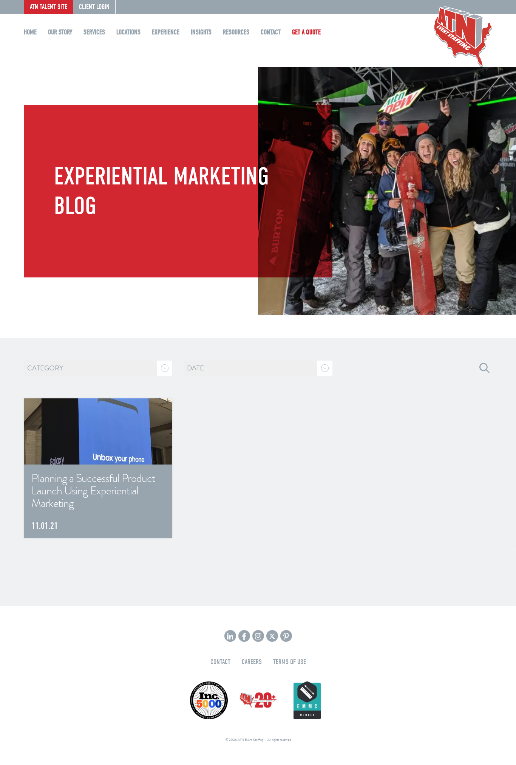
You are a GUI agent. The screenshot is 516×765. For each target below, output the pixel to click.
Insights (201, 32)
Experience (165, 32)
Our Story (60, 32)
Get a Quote (306, 32)
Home (30, 32)
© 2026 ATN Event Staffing (244, 739)
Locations (128, 32)
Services (94, 32)
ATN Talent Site (48, 7)
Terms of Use (289, 662)
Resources (236, 32)
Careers (252, 662)
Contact (271, 32)
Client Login (94, 7)
